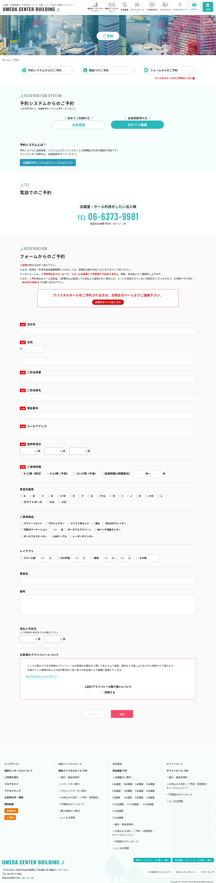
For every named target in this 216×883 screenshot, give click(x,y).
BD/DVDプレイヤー (115, 523)
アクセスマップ (180, 9)
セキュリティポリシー (186, 871)
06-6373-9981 (113, 216)
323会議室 (117, 817)
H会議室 (150, 790)
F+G (102, 496)
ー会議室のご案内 (121, 777)
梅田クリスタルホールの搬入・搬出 (152, 860)
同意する (109, 692)
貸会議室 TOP (119, 770)
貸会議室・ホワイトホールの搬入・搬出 (193, 860)
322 (51, 502)
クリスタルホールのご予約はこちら (173, 78)
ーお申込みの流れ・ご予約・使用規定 (78, 797)
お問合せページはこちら (108, 302)
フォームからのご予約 (164, 70)
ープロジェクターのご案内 (72, 790)
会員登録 (78, 124)
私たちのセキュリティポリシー (42, 676)
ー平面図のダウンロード (71, 804)
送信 (122, 714)
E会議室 (116, 790)
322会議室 (117, 810)
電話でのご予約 (99, 70)
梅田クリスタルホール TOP (72, 770)
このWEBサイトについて (159, 871)
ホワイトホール (32, 502)
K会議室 (139, 797)
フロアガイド (165, 9)
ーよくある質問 (66, 817)
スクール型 (29, 558)
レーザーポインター (83, 536)
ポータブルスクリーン (79, 529)
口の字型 (65, 558)
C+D (63, 496)
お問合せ (194, 9)
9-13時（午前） (59, 473)
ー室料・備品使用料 (69, 777)
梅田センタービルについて (95, 9)
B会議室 (128, 784)
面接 (96, 558)
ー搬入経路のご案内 (69, 810)
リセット (94, 714)
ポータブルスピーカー (35, 536)
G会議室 (139, 790)
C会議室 (139, 784)
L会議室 (150, 797)
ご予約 (208, 9)
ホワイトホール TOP (177, 770)
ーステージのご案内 (68, 784)
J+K (150, 496)
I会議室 (116, 797)
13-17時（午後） (86, 473)
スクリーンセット (32, 523)
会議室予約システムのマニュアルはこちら (48, 162)
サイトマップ (207, 871)
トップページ (11, 764)
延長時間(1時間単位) (117, 473)
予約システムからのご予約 (44, 70)
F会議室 (128, 790)
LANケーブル (59, 536)
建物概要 (9, 804)
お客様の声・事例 (13, 797)
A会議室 (116, 784)
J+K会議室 (148, 804)
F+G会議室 (133, 804)
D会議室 (150, 784)
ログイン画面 (137, 124)
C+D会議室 (118, 804)
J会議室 (128, 797)
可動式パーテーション (35, 529)
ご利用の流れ (152, 9)
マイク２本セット (79, 523)
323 (64, 502)
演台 (97, 523)
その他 (142, 558)
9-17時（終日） (33, 473)
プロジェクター (56, 523)
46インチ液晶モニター (108, 529)
